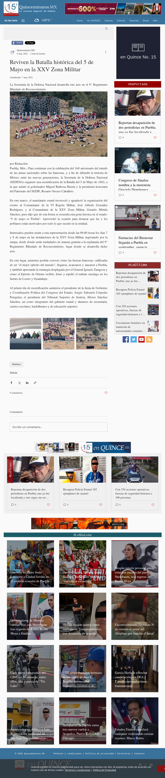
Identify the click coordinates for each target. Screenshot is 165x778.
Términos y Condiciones (77, 770)
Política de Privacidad (104, 770)
